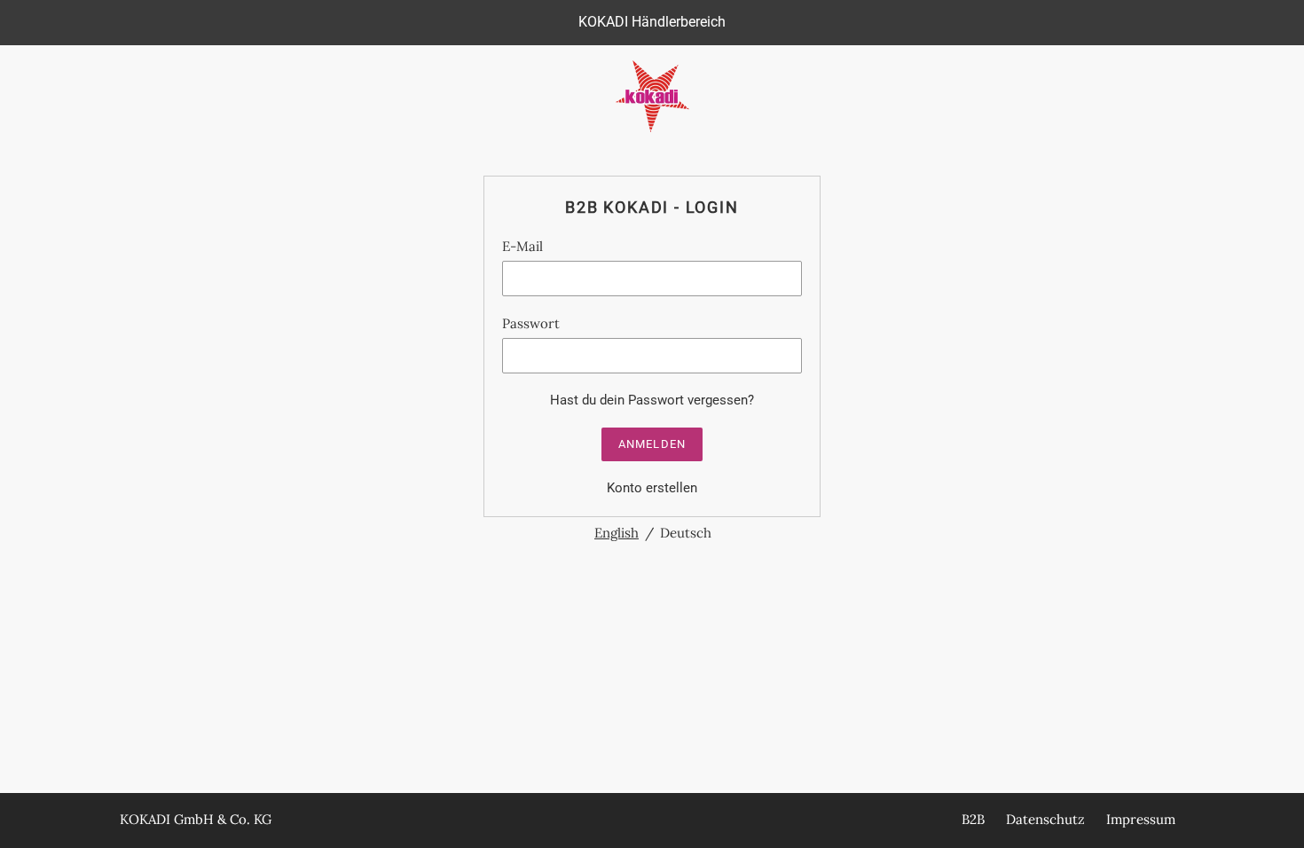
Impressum (1140, 819)
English (616, 532)
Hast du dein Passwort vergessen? (652, 400)
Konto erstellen (652, 488)
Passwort (531, 323)
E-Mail (522, 246)
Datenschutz (1045, 819)
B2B (973, 819)
